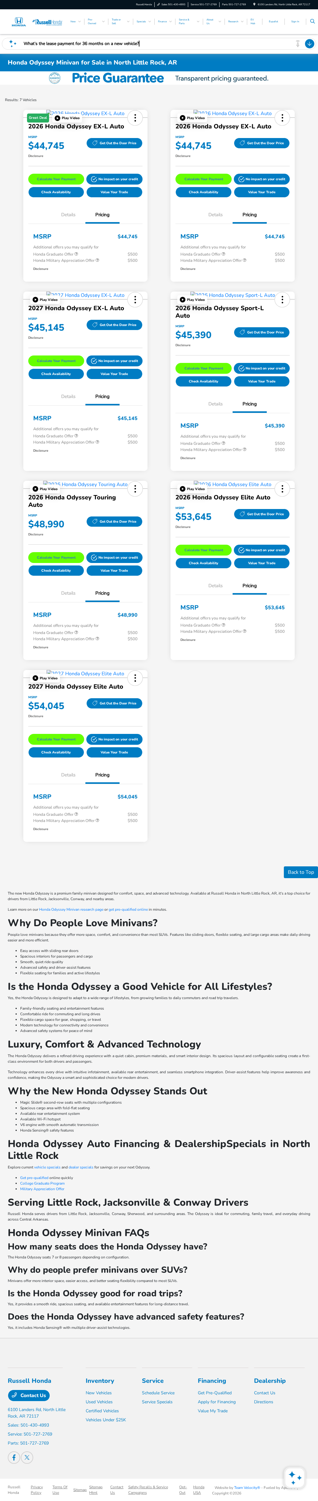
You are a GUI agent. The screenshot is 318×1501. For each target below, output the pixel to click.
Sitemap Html (95, 1490)
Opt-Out (183, 1490)
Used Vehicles (99, 1402)
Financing (212, 1381)
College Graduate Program (42, 1183)
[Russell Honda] (36, 21)
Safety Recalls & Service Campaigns (148, 1490)
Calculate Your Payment (56, 179)
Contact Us (32, 1395)
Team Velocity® (247, 1487)
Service (153, 1381)
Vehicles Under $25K (106, 1420)
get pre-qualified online (128, 909)
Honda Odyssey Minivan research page (71, 909)
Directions (263, 1402)
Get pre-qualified (34, 1177)
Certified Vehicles (102, 1411)
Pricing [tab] (102, 215)
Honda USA (198, 1490)
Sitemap (80, 1489)
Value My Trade (213, 1411)
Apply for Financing (217, 1402)
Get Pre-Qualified (215, 1393)
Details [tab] (68, 215)
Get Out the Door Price (118, 143)
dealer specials (81, 1167)
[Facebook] (14, 1457)
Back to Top (301, 872)
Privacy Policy (37, 1490)
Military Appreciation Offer (42, 1188)
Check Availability (56, 192)
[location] (254, 4)
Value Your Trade (114, 192)
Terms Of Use (59, 1490)
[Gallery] (159, 78)
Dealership (270, 1381)
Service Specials (157, 1402)
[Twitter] (27, 1457)
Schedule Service (158, 1393)
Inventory (100, 1381)
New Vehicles (99, 1393)
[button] (67, 118)
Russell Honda (14, 1490)
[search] (312, 21)
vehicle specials (47, 1167)
